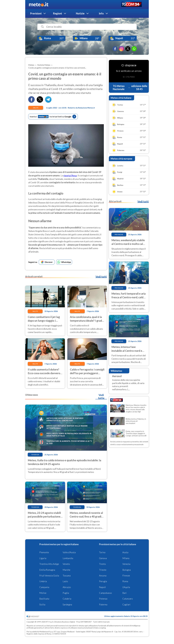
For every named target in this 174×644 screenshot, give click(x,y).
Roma (125, 581)
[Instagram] (121, 48)
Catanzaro (127, 598)
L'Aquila (126, 587)
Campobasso (105, 592)
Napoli (102, 587)
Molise (42, 592)
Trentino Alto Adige (49, 564)
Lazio (65, 581)
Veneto (66, 564)
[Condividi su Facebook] (31, 102)
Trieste (102, 569)
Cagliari (126, 604)
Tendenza (35, 455)
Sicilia (42, 604)
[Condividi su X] (40, 102)
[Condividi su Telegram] (48, 102)
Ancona (102, 575)
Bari (124, 592)
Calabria (67, 598)
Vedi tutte (101, 396)
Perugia (103, 581)
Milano (125, 558)
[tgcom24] (131, 4)
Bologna (126, 569)
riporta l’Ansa (70, 175)
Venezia (126, 564)
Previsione (119, 234)
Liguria (42, 558)
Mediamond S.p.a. (46, 631)
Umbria (43, 581)
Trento (102, 564)
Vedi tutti (101, 276)
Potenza (103, 598)
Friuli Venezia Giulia (49, 575)
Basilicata (44, 598)
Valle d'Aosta (69, 552)
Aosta (125, 552)
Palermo (103, 604)
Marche (66, 569)
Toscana (67, 575)
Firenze (126, 575)
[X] (127, 48)
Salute (35, 108)
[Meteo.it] (38, 4)
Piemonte (44, 552)
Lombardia (68, 558)
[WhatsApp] (134, 48)
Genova (103, 558)
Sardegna (67, 604)
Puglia (66, 592)
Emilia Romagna (47, 569)
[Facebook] (115, 48)
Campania (44, 587)
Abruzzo (67, 587)
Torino (102, 552)
